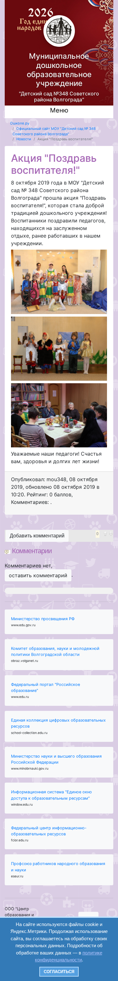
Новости (23, 139)
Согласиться (59, 971)
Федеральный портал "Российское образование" (45, 687)
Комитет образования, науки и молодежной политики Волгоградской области (55, 651)
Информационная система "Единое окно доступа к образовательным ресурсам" (51, 795)
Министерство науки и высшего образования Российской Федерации (56, 759)
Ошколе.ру (19, 123)
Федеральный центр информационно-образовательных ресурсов (49, 831)
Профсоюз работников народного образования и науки (58, 866)
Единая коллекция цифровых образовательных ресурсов (58, 723)
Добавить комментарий (37, 535)
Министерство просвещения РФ (43, 618)
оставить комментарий (38, 575)
